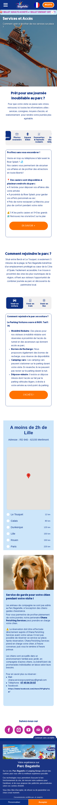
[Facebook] (9, 730)
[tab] (17, 136)
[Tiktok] (48, 730)
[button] (48, 5)
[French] (37, 5)
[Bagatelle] (21, 5)
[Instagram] (19, 730)
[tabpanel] (28, 197)
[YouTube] (28, 730)
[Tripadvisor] (38, 730)
